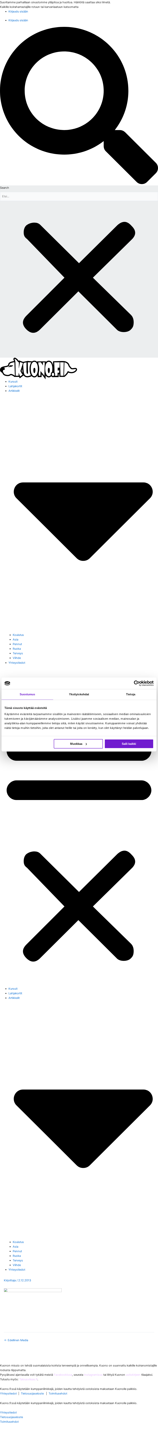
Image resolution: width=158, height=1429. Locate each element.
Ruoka (17, 648)
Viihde (17, 658)
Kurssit (13, 381)
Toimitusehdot (58, 1393)
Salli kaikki (129, 743)
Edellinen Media (16, 1340)
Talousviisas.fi (28, 1379)
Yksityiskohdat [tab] (79, 694)
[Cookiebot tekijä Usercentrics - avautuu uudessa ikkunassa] (137, 683)
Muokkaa (76, 743)
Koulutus (18, 635)
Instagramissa (93, 1374)
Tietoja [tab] (130, 694)
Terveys (18, 653)
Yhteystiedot (16, 662)
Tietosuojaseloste (32, 1393)
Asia (15, 639)
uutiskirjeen (133, 1374)
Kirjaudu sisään (18, 11)
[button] (79, 106)
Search (4, 187)
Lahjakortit (15, 386)
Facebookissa (63, 1374)
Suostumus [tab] (27, 694)
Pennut (17, 644)
